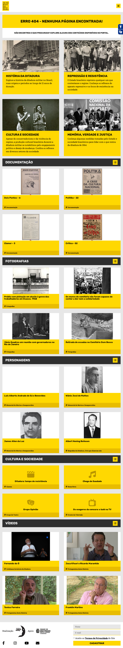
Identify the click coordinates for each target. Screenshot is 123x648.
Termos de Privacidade (96, 638)
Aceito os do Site (95, 638)
